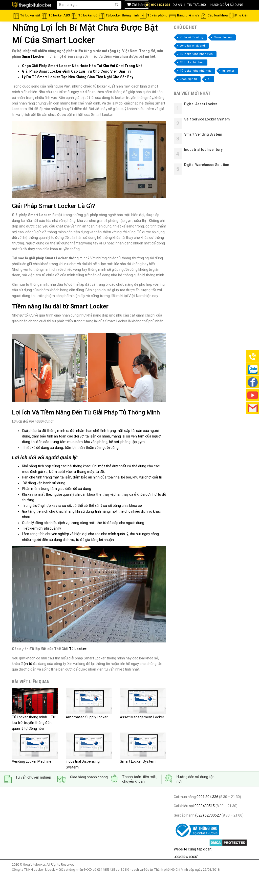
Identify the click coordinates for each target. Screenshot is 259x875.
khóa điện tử (22, 664)
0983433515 (204, 806)
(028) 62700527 (208, 815)
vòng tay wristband (192, 45)
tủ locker (228, 70)
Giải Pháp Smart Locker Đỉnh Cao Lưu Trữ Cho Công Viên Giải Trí (76, 71)
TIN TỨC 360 (196, 5)
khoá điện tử (188, 79)
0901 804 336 (207, 797)
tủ (209, 79)
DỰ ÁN (177, 5)
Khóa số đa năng (191, 37)
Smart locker (223, 37)
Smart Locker (33, 56)
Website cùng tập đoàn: (193, 849)
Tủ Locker (77, 649)
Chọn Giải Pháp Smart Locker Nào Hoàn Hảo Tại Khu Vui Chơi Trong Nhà (82, 66)
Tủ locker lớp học (192, 62)
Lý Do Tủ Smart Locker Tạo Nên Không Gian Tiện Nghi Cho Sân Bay (77, 77)
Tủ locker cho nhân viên (196, 54)
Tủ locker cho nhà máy (195, 70)
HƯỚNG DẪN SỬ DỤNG (226, 5)
